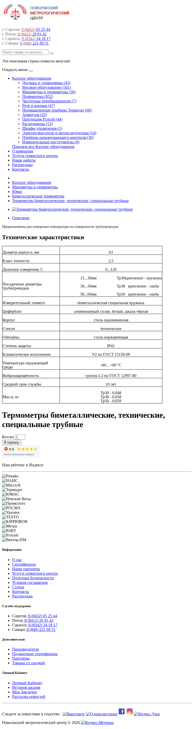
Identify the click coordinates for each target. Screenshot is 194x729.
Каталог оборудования (31, 78)
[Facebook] (122, 714)
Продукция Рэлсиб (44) (42, 119)
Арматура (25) (34, 115)
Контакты (20, 169)
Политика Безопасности (33, 578)
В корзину (11, 442)
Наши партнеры (26, 569)
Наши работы (24, 160)
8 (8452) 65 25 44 (42, 616)
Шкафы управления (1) (42, 128)
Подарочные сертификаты (35, 654)
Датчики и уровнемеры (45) (46, 83)
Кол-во (8, 437)
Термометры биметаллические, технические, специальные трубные (70, 200)
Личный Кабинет (27, 683)
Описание (21, 218)
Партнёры (21, 658)
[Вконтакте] (73, 714)
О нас (17, 560)
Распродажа (22, 165)
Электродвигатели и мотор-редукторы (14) (59, 133)
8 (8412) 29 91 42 (38, 620)
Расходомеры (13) (37, 124)
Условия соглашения (29, 582)
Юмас (17, 191)
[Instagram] (130, 714)
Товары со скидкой (28, 663)
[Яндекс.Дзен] (147, 714)
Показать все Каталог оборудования (43, 146)
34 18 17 (36, 38)
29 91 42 (32, 34)
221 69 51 (34, 43)
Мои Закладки (24, 692)
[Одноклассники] (101, 714)
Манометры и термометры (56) (49, 92)
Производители (25, 649)
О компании (22, 151)
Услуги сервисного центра (35, 155)
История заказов (26, 687)
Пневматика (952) (37, 96)
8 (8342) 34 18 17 (42, 625)
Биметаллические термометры (38, 196)
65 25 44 (35, 29)
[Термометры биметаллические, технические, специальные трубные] (72, 209)
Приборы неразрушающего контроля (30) (57, 137)
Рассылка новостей (28, 696)
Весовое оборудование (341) (46, 87)
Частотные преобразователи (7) (49, 101)
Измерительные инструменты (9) (50, 142)
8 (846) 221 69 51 (41, 629)
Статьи (18, 587)
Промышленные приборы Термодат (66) (57, 110)
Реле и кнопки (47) (38, 105)
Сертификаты (24, 564)
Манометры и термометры (35, 187)
